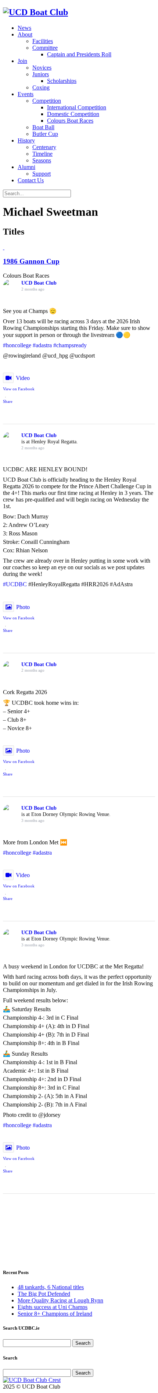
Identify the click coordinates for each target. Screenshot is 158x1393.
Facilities (42, 41)
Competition (46, 101)
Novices (41, 67)
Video (23, 378)
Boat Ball (43, 127)
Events (25, 94)
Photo (23, 607)
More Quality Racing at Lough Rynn (60, 1300)
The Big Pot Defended (44, 1294)
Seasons (41, 160)
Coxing (41, 87)
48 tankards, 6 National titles (51, 1287)
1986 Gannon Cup (31, 261)
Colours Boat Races (70, 120)
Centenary (44, 147)
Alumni (26, 167)
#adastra (42, 345)
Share (7, 401)
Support (41, 173)
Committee (45, 48)
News (24, 28)
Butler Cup (45, 134)
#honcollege (17, 345)
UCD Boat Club (39, 283)
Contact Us (31, 180)
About (25, 34)
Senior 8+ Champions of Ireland (55, 1314)
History (26, 140)
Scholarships (61, 81)
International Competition (76, 107)
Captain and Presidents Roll (79, 54)
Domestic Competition (73, 114)
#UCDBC (15, 584)
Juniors (40, 74)
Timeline (42, 154)
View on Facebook (19, 389)
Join (22, 61)
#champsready (70, 345)
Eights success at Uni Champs (52, 1307)
